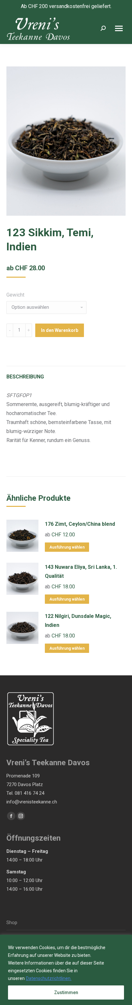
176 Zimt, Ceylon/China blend (80, 524)
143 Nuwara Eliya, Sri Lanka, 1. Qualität (81, 571)
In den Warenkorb (59, 330)
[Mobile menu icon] (119, 28)
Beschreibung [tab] (25, 377)
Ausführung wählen (67, 547)
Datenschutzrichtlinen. (48, 978)
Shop (11, 922)
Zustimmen (66, 992)
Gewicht (15, 295)
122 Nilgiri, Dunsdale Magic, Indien (78, 620)
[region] (66, 970)
